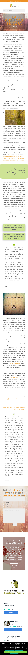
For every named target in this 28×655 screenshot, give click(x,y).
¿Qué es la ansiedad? (12, 399)
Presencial (7, 504)
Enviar (21, 524)
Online (6, 506)
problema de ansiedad (14, 363)
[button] (15, 652)
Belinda (15, 27)
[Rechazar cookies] (26, 648)
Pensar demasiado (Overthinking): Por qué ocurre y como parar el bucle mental (14, 543)
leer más (14, 565)
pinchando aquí (14, 377)
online (18, 393)
